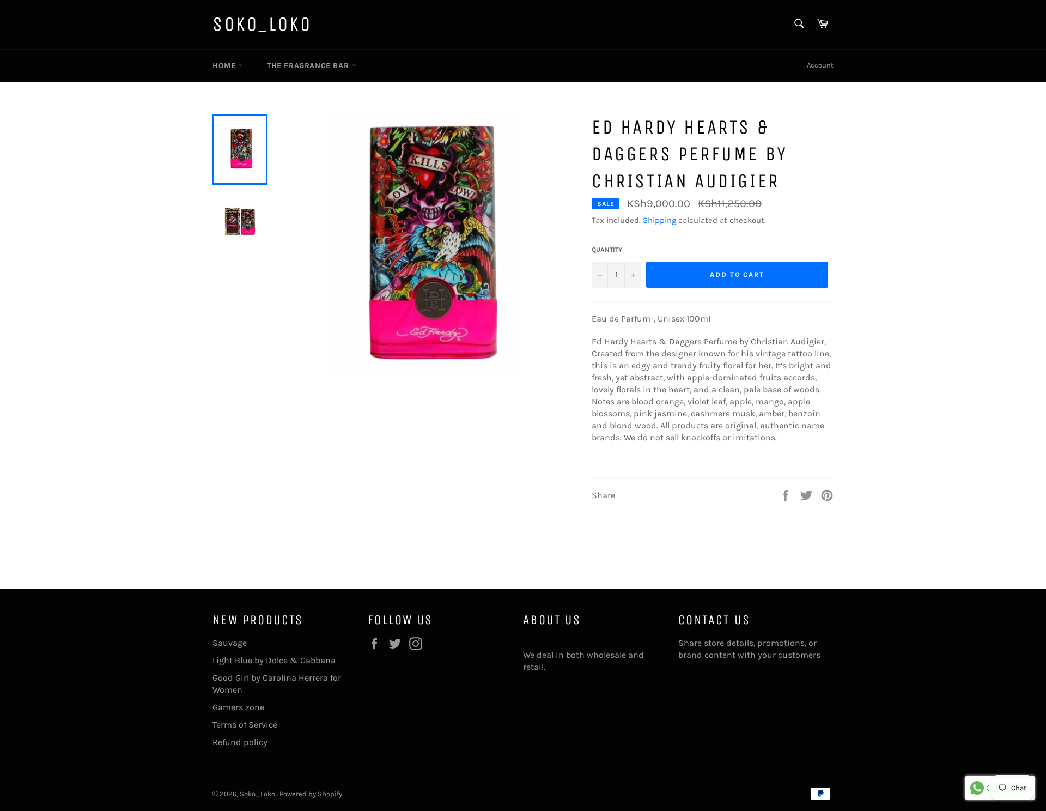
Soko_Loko (262, 24)
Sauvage (229, 643)
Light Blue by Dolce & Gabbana (274, 660)
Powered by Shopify (310, 794)
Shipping (659, 220)
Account (820, 65)
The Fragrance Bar (309, 65)
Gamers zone (238, 707)
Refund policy (239, 742)
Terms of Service (244, 724)
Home (225, 65)
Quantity (607, 249)
